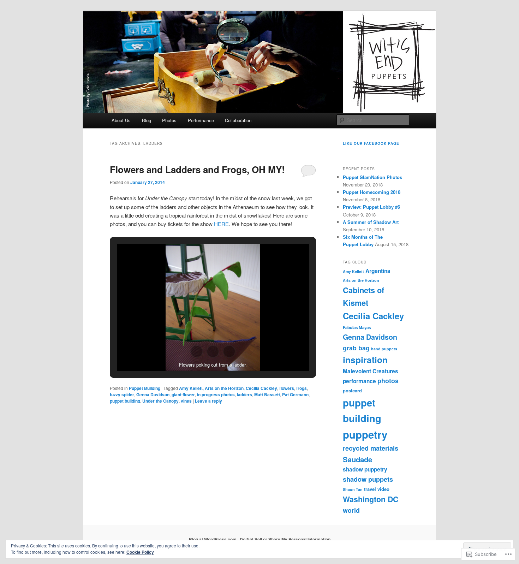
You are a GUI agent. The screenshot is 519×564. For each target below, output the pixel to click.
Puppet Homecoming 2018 (371, 192)
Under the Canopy (160, 401)
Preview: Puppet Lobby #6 (371, 206)
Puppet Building (144, 388)
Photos (169, 120)
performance (359, 381)
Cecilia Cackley (261, 388)
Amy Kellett (191, 388)
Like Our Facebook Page (371, 143)
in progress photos (216, 394)
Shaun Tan (353, 489)
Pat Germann (295, 394)
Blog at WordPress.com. (213, 539)
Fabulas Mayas (357, 328)
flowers (286, 388)
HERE (221, 223)
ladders (244, 394)
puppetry (365, 434)
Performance (201, 120)
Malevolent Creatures (370, 371)
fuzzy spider (122, 394)
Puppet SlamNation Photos (372, 177)
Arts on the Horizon (224, 388)
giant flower (183, 394)
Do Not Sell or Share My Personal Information (285, 539)
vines (186, 401)
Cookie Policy (140, 552)
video (383, 489)
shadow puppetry (365, 469)
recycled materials (370, 448)
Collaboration (238, 120)
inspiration (365, 359)
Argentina (377, 271)
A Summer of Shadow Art (371, 222)
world (351, 510)
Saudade (357, 459)
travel (370, 489)
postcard (352, 390)
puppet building (125, 401)
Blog (146, 120)
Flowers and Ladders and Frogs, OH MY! (197, 169)
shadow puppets (368, 479)
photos (388, 380)
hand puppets (384, 348)
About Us (121, 120)
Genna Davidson (152, 394)
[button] (196, 351)
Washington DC (370, 499)
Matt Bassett (267, 394)
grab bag (356, 347)
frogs (301, 388)
